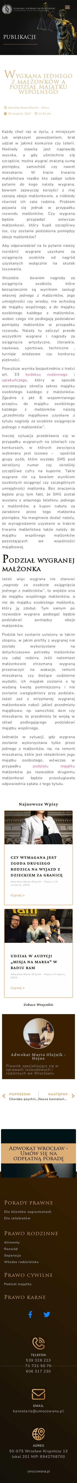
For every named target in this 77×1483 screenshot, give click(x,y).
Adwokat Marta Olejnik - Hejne (38, 1056)
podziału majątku (54, 766)
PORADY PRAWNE (28, 1203)
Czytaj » (18, 895)
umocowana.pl (38, 1471)
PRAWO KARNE (25, 1297)
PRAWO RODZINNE (31, 1233)
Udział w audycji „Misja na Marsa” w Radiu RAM (34, 962)
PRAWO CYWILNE (28, 1275)
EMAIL (38, 1406)
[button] (67, 7)
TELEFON (38, 1355)
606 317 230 (38, 1371)
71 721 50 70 (38, 1365)
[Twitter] (47, 1314)
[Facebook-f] (30, 1314)
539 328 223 (38, 1360)
